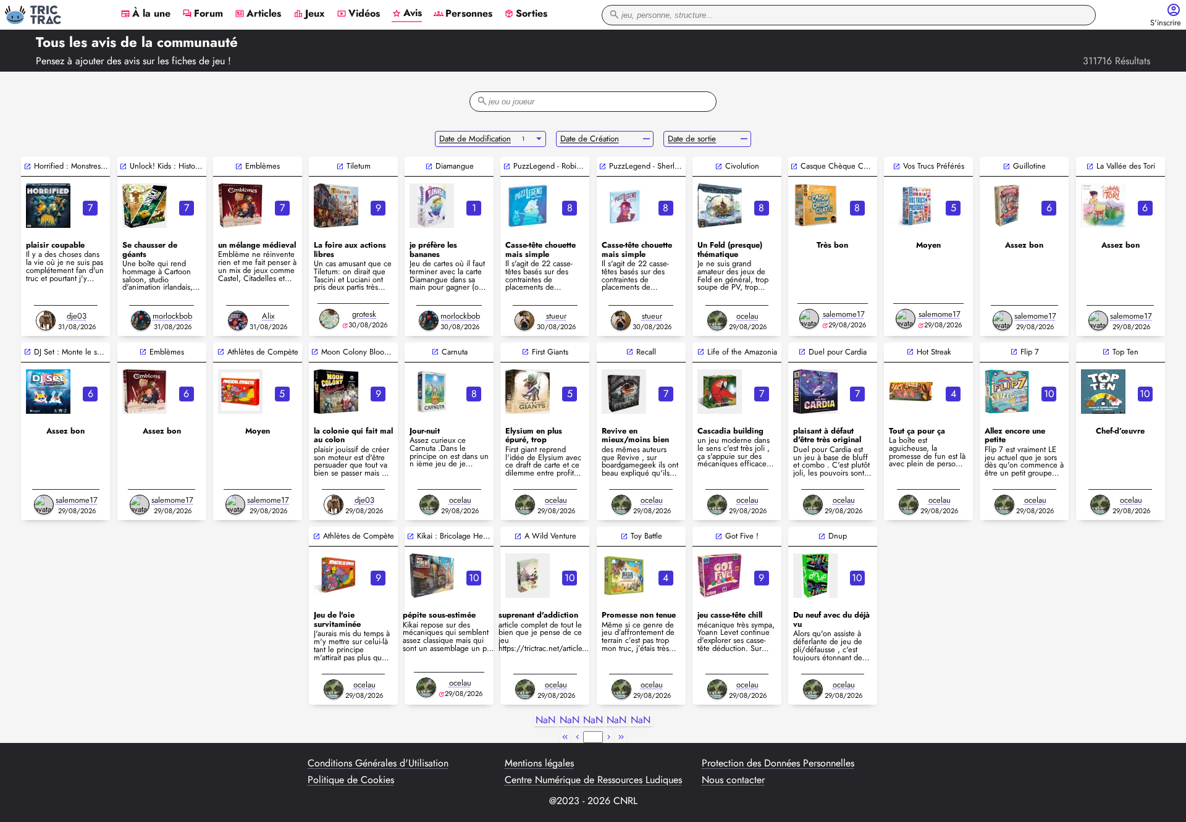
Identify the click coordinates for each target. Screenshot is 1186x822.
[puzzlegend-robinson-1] (527, 205)
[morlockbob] (141, 320)
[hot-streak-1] (911, 391)
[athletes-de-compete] (336, 575)
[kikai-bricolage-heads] (432, 575)
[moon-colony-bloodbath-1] (336, 391)
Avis (407, 13)
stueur (556, 316)
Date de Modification (475, 138)
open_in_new (27, 166)
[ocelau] (717, 320)
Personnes (463, 14)
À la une (145, 14)
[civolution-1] (719, 205)
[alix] (238, 320)
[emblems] (144, 391)
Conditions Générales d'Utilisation (378, 763)
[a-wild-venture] (527, 575)
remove (646, 139)
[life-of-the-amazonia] (719, 391)
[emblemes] (240, 205)
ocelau (747, 316)
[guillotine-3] (1007, 205)
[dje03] (46, 320)
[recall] (624, 391)
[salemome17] (809, 319)
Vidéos (358, 14)
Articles (258, 14)
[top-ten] (1103, 391)
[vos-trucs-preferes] (911, 205)
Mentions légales (539, 763)
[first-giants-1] (527, 391)
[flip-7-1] (1007, 391)
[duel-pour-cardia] (815, 391)
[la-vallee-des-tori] (1103, 205)
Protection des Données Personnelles (778, 763)
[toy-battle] (624, 575)
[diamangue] (432, 205)
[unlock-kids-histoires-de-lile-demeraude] (144, 205)
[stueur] (524, 320)
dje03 (76, 316)
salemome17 (844, 314)
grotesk (364, 314)
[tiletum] (336, 205)
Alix (268, 316)
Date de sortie (692, 138)
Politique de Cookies (351, 780)
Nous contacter (733, 780)
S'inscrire (1165, 23)
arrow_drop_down (538, 139)
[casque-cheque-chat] (815, 205)
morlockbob (172, 316)
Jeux (309, 14)
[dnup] (815, 575)
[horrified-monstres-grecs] (48, 205)
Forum (202, 14)
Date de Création (589, 138)
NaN (545, 720)
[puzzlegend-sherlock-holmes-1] (624, 205)
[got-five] (719, 575)
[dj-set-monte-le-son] (48, 391)
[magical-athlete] (240, 391)
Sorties (525, 14)
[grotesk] (329, 319)
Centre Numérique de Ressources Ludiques (593, 780)
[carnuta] (432, 391)
